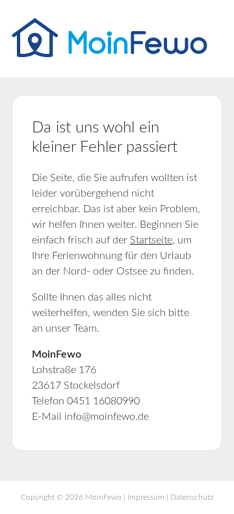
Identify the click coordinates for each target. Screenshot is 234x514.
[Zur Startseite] (109, 54)
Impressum (145, 497)
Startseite (151, 240)
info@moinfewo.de (106, 416)
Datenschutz (191, 497)
